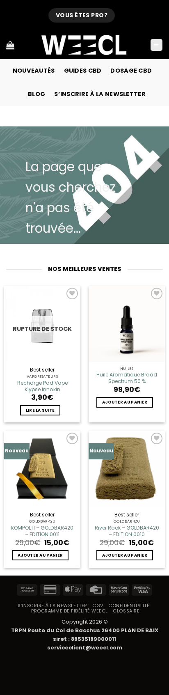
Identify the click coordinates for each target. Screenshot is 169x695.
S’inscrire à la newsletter (100, 94)
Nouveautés (34, 71)
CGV (97, 605)
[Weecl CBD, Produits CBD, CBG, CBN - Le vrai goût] (84, 44)
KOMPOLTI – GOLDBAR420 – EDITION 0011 (42, 531)
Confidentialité (128, 605)
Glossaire (126, 611)
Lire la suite (40, 410)
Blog (36, 94)
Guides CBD (83, 71)
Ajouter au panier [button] (124, 402)
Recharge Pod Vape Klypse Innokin (42, 386)
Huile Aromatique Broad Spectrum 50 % (126, 378)
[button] (156, 45)
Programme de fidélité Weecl (69, 611)
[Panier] (10, 45)
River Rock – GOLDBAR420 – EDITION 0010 (127, 531)
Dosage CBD (131, 71)
